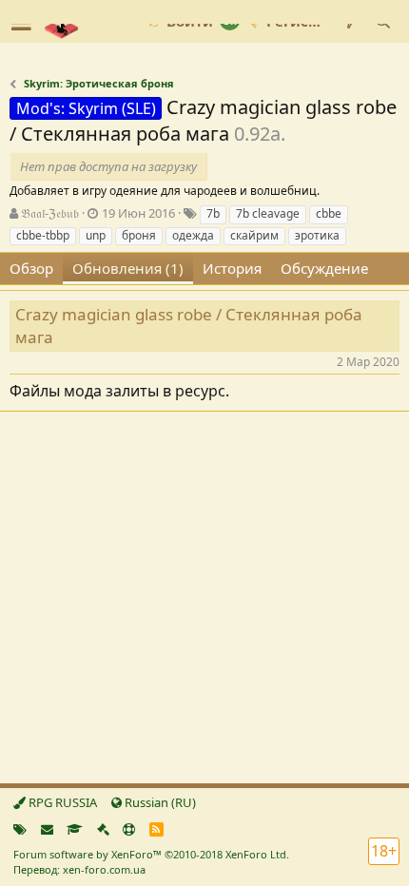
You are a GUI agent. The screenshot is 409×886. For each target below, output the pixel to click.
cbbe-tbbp (42, 235)
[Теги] (20, 829)
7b (213, 213)
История (232, 268)
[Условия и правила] (75, 829)
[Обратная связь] (47, 829)
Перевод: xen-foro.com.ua (79, 869)
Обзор (31, 268)
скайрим (254, 235)
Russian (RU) (159, 802)
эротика (317, 235)
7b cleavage (268, 213)
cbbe (328, 213)
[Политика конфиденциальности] (103, 829)
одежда (193, 235)
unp (96, 235)
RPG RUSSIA (61, 802)
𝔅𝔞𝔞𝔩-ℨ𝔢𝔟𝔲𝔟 (50, 213)
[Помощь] (129, 829)
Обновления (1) (128, 268)
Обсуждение (324, 268)
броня (139, 235)
